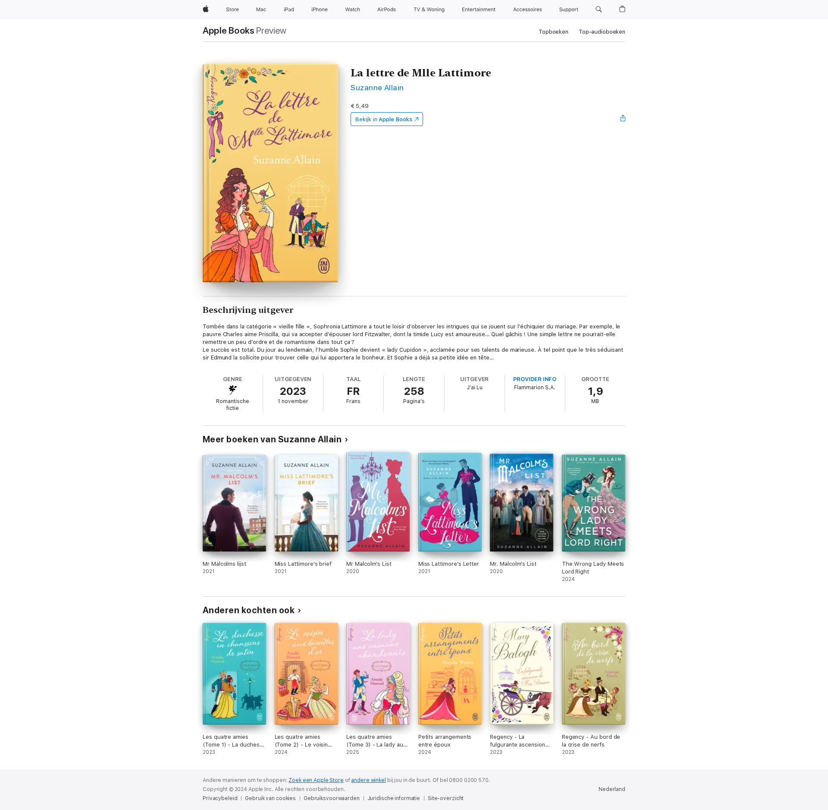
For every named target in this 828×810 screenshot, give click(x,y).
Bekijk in (383, 119)
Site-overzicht (446, 798)
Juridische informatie (393, 798)
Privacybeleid (220, 798)
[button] (598, 9)
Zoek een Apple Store (316, 780)
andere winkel (368, 780)
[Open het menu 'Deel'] (623, 119)
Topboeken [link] (553, 31)
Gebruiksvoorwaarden (332, 798)
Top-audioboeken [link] (602, 31)
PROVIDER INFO (534, 379)
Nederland (612, 789)
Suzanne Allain (377, 87)
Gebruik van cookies (270, 798)
